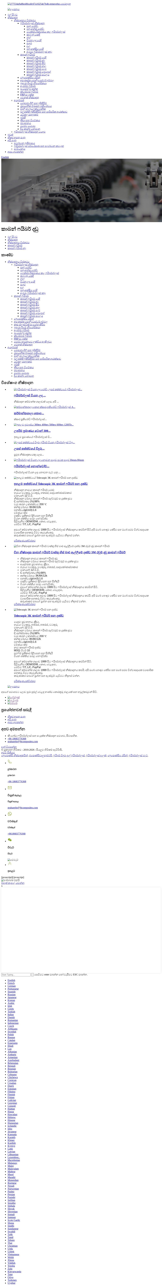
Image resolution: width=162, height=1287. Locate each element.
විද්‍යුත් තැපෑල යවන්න (12, 883)
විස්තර (31, 540)
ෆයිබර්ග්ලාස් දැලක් (96, 755)
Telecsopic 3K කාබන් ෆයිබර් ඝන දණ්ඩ (39, 615)
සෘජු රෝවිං (32, 26)
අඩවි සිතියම (8, 752)
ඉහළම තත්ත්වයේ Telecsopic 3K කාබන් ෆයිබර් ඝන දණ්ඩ (51, 483)
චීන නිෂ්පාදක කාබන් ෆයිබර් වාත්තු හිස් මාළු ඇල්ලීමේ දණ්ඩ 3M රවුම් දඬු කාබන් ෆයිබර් (69, 552)
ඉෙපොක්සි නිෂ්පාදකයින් (14, 755)
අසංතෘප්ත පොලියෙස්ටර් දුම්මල (37, 80)
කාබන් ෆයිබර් (27, 54)
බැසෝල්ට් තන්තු (29, 89)
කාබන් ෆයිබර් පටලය (38, 74)
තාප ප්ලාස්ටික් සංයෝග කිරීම (29, 324)
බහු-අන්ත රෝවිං (35, 29)
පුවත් (10, 134)
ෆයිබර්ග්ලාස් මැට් (138, 755)
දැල (28, 46)
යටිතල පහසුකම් (29, 114)
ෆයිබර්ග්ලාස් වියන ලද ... (30, 395)
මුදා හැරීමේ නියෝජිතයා (33, 83)
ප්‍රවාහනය (25, 123)
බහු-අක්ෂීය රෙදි (35, 49)
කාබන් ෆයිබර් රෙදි (36, 57)
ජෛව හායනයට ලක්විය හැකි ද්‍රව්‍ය (33, 341)
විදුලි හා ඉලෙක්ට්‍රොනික (33, 109)
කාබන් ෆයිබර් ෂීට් (36, 63)
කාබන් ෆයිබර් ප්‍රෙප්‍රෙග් (39, 71)
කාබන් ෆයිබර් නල (36, 66)
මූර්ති (23, 117)
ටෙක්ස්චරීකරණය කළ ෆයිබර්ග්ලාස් (46, 31)
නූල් (29, 37)
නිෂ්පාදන (13, 17)
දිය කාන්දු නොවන (30, 129)
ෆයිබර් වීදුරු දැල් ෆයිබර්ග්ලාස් (69, 755)
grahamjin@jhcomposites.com (23, 741)
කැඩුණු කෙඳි (33, 34)
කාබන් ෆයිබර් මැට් (37, 69)
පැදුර (29, 43)
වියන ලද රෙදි (34, 40)
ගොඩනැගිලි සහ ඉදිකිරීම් (33, 103)
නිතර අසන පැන (16, 137)
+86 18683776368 (17, 738)
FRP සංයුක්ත (27, 94)
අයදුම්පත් (19, 100)
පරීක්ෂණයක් (21, 540)
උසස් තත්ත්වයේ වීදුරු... (29, 448)
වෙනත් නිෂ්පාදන (29, 97)
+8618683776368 (16, 833)
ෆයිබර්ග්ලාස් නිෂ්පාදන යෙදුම (30, 131)
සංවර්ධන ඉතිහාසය (24, 143)
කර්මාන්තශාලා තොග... (29, 413)
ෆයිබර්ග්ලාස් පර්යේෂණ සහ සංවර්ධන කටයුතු (39, 146)
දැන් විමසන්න (9, 747)
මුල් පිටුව (13, 14)
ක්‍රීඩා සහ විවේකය (30, 120)
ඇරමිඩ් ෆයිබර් (28, 86)
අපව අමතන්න (16, 151)
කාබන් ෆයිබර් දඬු (36, 60)
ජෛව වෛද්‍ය (27, 126)
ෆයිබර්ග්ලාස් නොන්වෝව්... (31, 466)
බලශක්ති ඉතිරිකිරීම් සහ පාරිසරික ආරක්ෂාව (43, 111)
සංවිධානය (19, 149)
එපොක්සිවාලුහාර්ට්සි (40, 755)
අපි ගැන (12, 140)
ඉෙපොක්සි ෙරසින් (30, 77)
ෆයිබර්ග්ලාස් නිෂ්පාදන (32, 23)
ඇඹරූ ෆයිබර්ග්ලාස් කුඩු (39, 51)
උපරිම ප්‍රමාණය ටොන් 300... (32, 430)
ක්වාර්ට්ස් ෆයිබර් (29, 91)
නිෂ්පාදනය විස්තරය (25, 20)
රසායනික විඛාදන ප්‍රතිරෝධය (36, 106)
